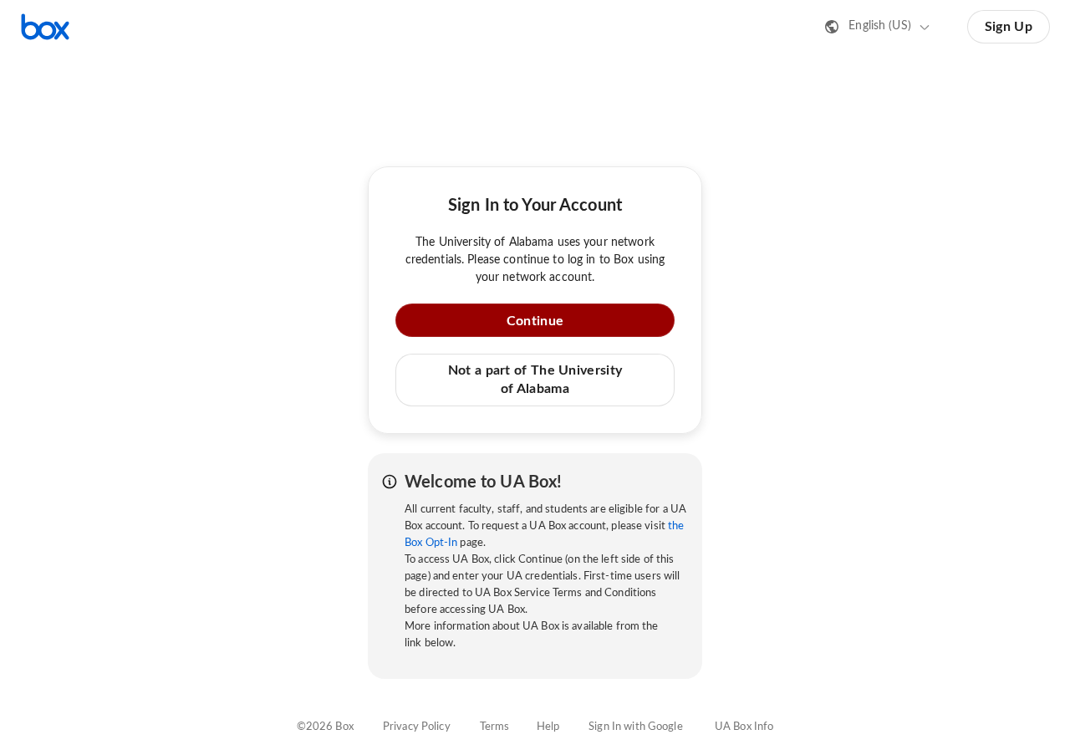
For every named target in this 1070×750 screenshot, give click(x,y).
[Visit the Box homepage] (45, 26)
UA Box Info (744, 727)
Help (548, 727)
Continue (535, 321)
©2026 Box (325, 727)
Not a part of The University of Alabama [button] (535, 379)
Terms (495, 727)
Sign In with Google (635, 727)
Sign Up (1008, 26)
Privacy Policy (417, 727)
